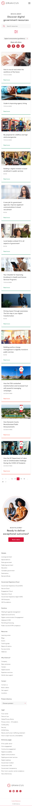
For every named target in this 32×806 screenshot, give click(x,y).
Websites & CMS (6, 620)
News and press (5, 664)
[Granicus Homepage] (15, 785)
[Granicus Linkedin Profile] (17, 791)
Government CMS (6, 765)
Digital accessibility (6, 752)
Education (4, 568)
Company (4, 661)
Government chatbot (7, 763)
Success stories (5, 649)
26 (2, 482)
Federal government (7, 565)
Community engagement (8, 749)
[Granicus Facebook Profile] (10, 791)
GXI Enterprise (5, 599)
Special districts (5, 559)
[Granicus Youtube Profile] (14, 791)
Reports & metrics (6, 646)
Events (3, 641)
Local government (6, 557)
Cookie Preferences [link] (16, 801)
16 (24, 479)
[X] (9, 46)
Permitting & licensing (7, 623)
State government (6, 562)
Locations (4, 693)
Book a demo (16, 539)
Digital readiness (6, 760)
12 (12, 479)
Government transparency (9, 768)
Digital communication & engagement (12, 617)
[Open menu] (29, 3)
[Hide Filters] (16, 32)
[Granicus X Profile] (20, 791)
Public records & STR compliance (10, 625)
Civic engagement (6, 746)
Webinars (4, 652)
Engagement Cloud (7, 591)
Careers (3, 667)
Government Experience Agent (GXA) (12, 597)
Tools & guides (5, 643)
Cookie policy (5, 724)
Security (3, 727)
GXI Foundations (6, 602)
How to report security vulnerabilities (12, 735)
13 (15, 479)
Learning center (6, 635)
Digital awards (5, 669)
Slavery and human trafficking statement (13, 733)
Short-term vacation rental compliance (12, 771)
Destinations (4, 573)
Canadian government (8, 570)
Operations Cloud (6, 594)
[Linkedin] (18, 46)
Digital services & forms (8, 614)
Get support (4, 690)
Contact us (4, 685)
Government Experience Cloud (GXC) (12, 586)
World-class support (7, 675)
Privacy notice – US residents (9, 722)
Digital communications (8, 754)
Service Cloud (5, 588)
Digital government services (9, 757)
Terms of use (5, 716)
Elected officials (5, 576)
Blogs (2, 638)
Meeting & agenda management (10, 612)
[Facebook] (13, 46)
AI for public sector (6, 743)
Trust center (4, 713)
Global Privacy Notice (7, 719)
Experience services (7, 672)
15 (21, 479)
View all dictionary (6, 774)
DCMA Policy (5, 730)
